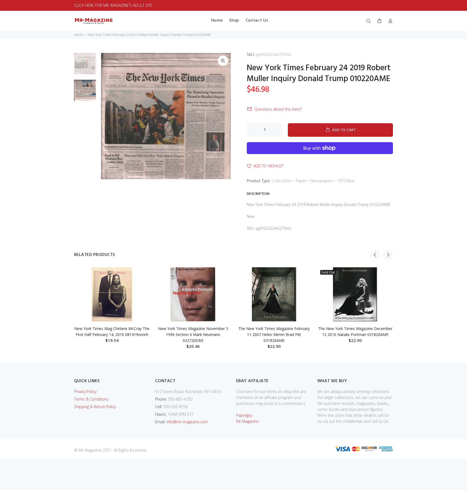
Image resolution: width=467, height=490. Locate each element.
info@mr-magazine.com (187, 421)
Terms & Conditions (91, 399)
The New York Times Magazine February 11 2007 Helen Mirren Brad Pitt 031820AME (274, 334)
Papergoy (244, 415)
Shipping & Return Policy (95, 406)
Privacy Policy (85, 391)
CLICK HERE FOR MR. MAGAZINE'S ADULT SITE (113, 5)
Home (78, 34)
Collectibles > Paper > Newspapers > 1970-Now (313, 180)
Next (388, 254)
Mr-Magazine (247, 421)
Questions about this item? (278, 109)
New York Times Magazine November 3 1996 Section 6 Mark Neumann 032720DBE (193, 334)
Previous (375, 254)
